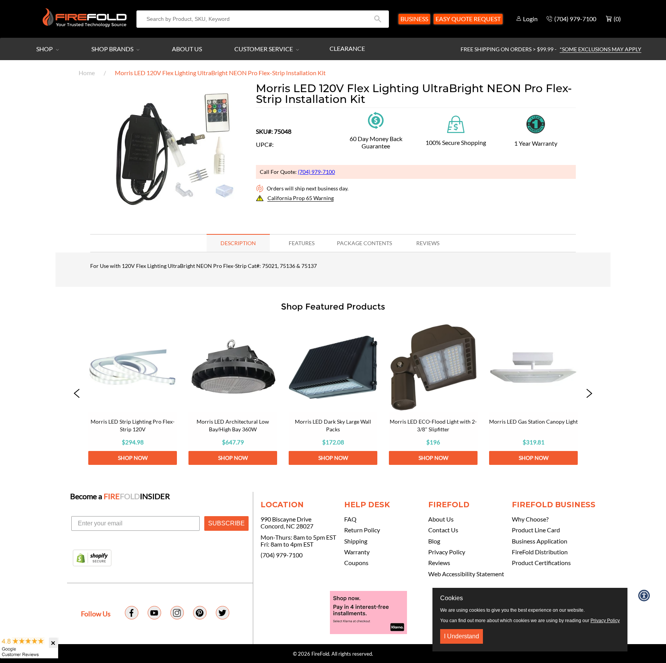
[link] (132, 394)
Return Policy (362, 530)
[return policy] (375, 119)
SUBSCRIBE (226, 523)
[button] (76, 394)
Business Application (539, 541)
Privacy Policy (446, 552)
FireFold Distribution (540, 552)
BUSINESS (414, 18)
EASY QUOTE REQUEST (468, 18)
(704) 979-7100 (316, 171)
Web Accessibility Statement (466, 573)
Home (87, 72)
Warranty (357, 552)
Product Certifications (541, 562)
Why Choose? (530, 519)
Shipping (355, 541)
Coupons (356, 562)
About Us (187, 48)
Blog (434, 541)
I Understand (461, 636)
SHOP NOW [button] (133, 457)
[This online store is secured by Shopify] (92, 558)
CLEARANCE (347, 48)
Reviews (439, 562)
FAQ (350, 519)
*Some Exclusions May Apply (600, 49)
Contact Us (443, 530)
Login (530, 18)
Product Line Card (536, 530)
